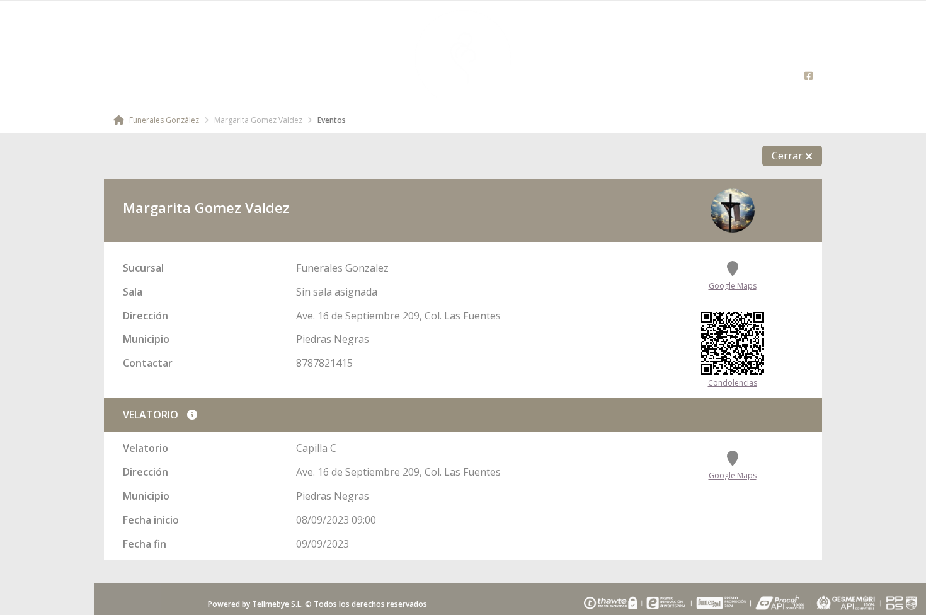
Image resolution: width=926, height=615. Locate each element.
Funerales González (163, 120)
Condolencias (732, 382)
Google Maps (733, 285)
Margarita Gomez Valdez (258, 120)
